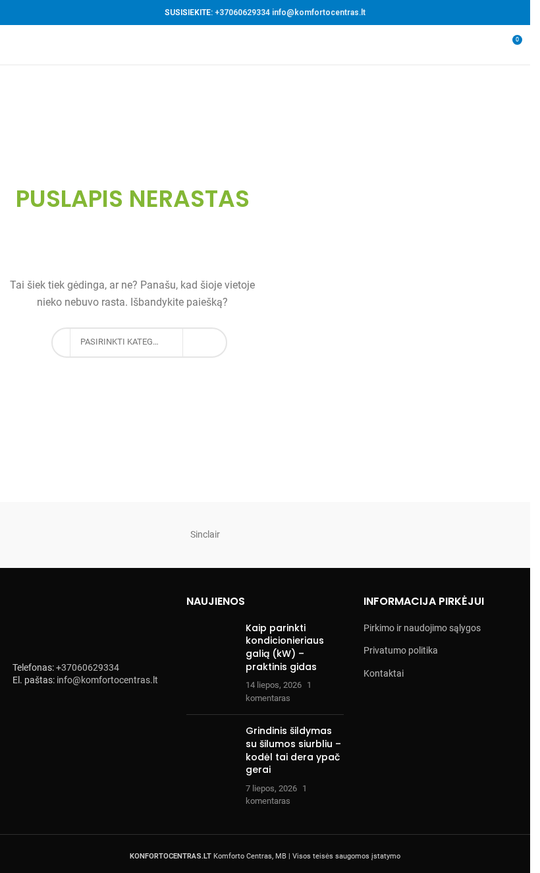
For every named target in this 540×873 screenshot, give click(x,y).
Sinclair (205, 534)
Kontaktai (384, 673)
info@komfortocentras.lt (318, 12)
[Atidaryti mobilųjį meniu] (15, 45)
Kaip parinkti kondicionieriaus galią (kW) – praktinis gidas (285, 647)
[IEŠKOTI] (198, 342)
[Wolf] (75, 535)
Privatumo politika (401, 650)
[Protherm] (465, 535)
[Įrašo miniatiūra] (211, 663)
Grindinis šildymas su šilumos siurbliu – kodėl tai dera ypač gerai (293, 750)
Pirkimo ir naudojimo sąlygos (422, 628)
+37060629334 (242, 12)
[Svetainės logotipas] (265, 44)
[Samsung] (335, 535)
